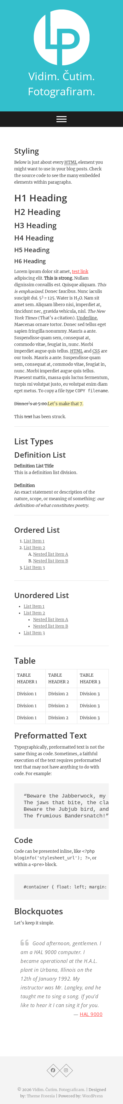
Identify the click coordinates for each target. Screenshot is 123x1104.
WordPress (92, 1096)
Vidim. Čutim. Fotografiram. (61, 83)
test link (80, 271)
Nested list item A (50, 554)
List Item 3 (34, 567)
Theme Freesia (41, 1096)
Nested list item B (50, 561)
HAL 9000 (91, 1014)
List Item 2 (34, 547)
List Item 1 (34, 541)
